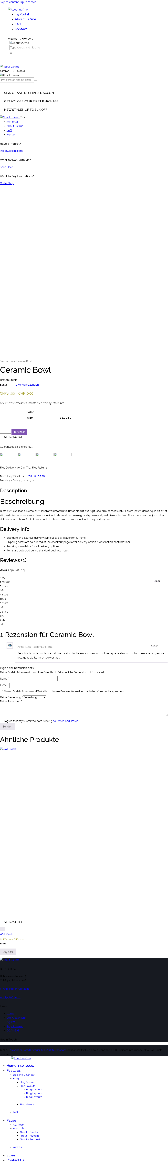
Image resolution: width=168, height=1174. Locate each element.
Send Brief (6, 167)
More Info (58, 403)
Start (2, 361)
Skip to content (9, 2)
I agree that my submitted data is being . (41, 721)
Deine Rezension (11, 701)
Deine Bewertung (11, 697)
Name (4, 678)
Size (30, 417)
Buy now (19, 432)
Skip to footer (27, 2)
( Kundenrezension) (27, 384)
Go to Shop (7, 183)
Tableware (11, 361)
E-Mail (4, 685)
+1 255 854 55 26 (34, 476)
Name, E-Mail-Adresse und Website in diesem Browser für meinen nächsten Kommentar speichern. (64, 691)
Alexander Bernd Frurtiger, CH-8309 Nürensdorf (38, 1050)
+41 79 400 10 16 (10, 997)
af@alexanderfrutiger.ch (14, 988)
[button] (11, 437)
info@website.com (11, 150)
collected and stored (65, 721)
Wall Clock (6, 934)
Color (30, 412)
